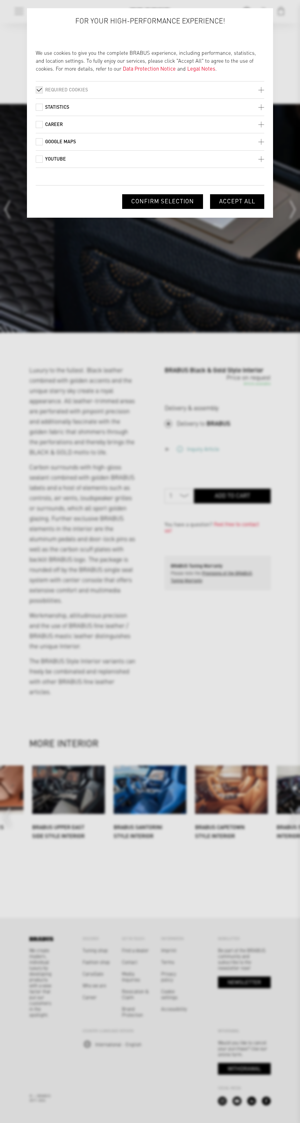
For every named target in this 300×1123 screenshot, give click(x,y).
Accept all (237, 201)
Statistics (57, 106)
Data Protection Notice (149, 68)
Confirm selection (162, 201)
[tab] (150, 89)
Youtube (55, 158)
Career (54, 124)
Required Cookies (66, 89)
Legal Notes (201, 68)
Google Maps (60, 141)
